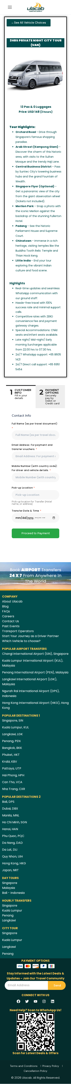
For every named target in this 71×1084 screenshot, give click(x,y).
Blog (5, 606)
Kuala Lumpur (12, 910)
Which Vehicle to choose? (21, 641)
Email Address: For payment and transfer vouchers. (32, 447)
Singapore (9, 883)
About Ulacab (12, 601)
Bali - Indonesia (13, 893)
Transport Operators (18, 631)
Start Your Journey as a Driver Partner (30, 636)
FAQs (6, 611)
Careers (8, 616)
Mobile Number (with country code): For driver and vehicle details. (35, 468)
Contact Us (10, 621)
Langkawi (9, 920)
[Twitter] (27, 1001)
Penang (7, 915)
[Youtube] (35, 1001)
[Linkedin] (52, 1001)
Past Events (11, 626)
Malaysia (8, 888)
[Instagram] (44, 1001)
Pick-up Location (23, 487)
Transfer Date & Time (26, 510)
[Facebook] (18, 1001)
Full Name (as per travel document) (34, 425)
